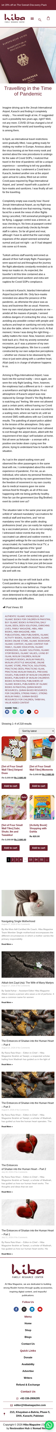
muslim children (21, 656)
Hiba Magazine (22, 632)
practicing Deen (14, 669)
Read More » (7, 944)
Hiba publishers (30, 635)
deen (15, 625)
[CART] (48, 18)
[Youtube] (39, 1309)
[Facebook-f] (16, 1309)
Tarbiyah (39, 699)
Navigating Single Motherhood (18, 921)
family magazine (21, 629)
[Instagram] (24, 1309)
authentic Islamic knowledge (22, 616)
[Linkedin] (32, 1309)
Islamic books (31, 638)
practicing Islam (34, 669)
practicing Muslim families (20, 672)
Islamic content (14, 644)
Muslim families (35, 659)
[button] (32, 18)
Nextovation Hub (20, 1428)
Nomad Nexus (41, 1428)
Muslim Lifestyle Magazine (20, 662)
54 (36, 859)
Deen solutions (28, 625)
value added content (17, 703)
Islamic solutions (29, 650)
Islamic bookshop (39, 641)
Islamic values (29, 653)
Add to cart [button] (10, 786)
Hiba (34, 629)
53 (30, 859)
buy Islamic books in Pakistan (22, 622)
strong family (29, 693)
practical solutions (34, 666)
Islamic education (23, 647)
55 (41, 859)
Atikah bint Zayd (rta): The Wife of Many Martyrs (28, 982)
